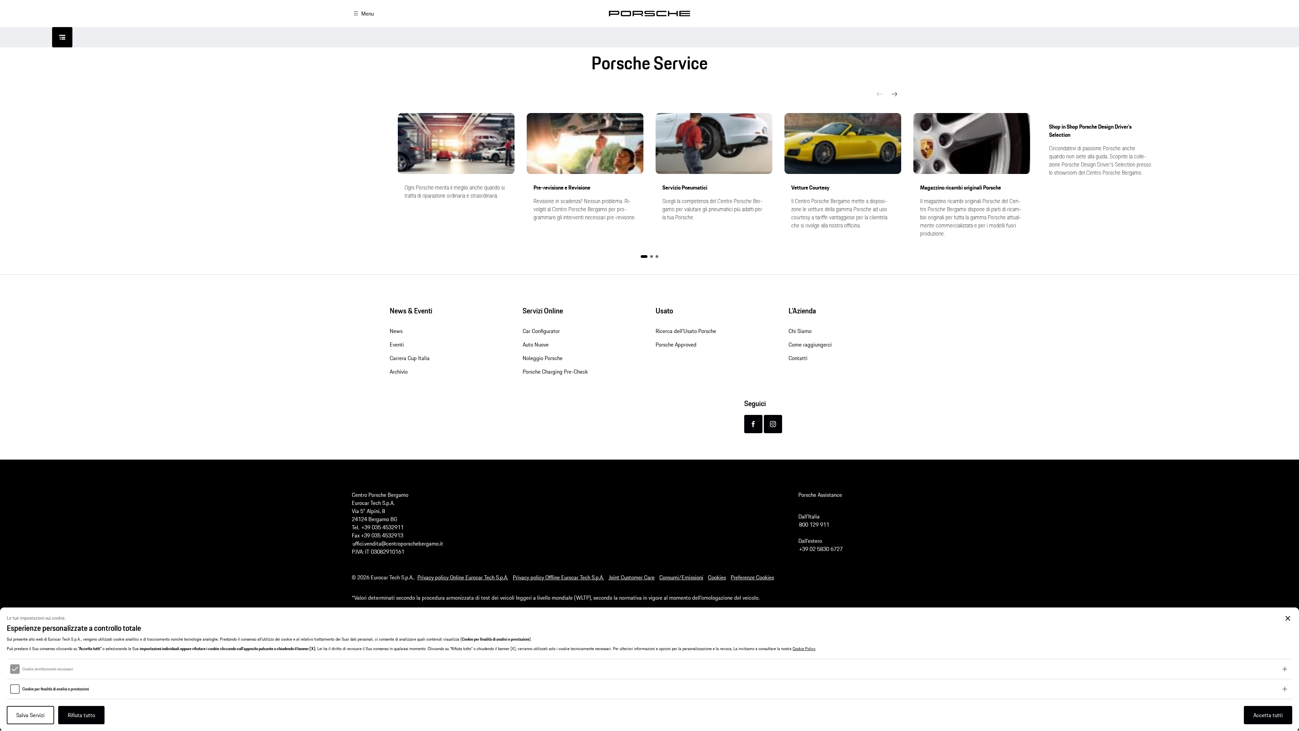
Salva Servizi (30, 715)
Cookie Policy (804, 648)
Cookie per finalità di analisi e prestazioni (55, 689)
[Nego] (1288, 618)
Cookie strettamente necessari (47, 669)
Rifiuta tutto (81, 715)
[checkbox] (15, 669)
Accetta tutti (1268, 715)
